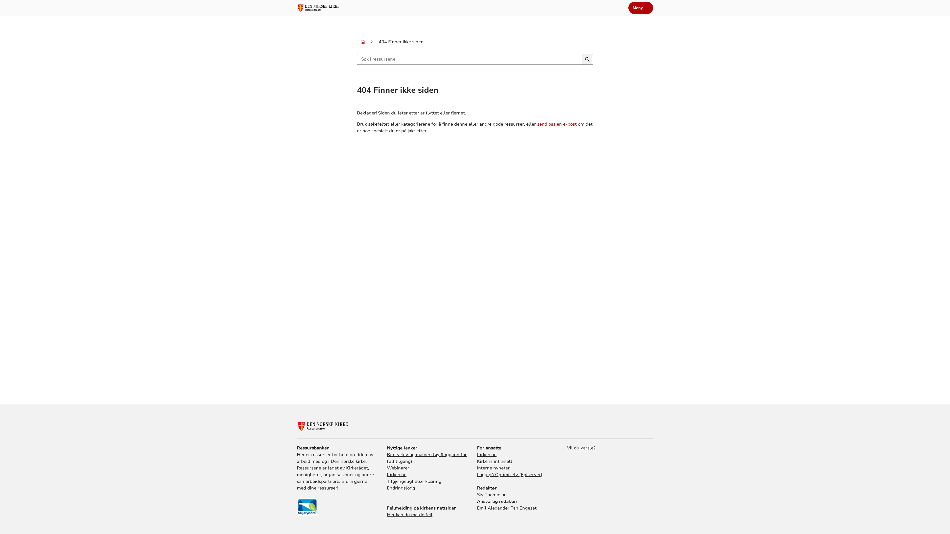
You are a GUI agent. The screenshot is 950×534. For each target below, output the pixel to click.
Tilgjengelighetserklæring (414, 481)
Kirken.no (396, 475)
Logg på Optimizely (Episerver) (509, 475)
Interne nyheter (493, 468)
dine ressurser (322, 488)
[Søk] (587, 59)
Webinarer (398, 468)
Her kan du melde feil (409, 515)
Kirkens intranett (494, 461)
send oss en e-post (557, 124)
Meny (638, 8)
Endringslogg (401, 488)
